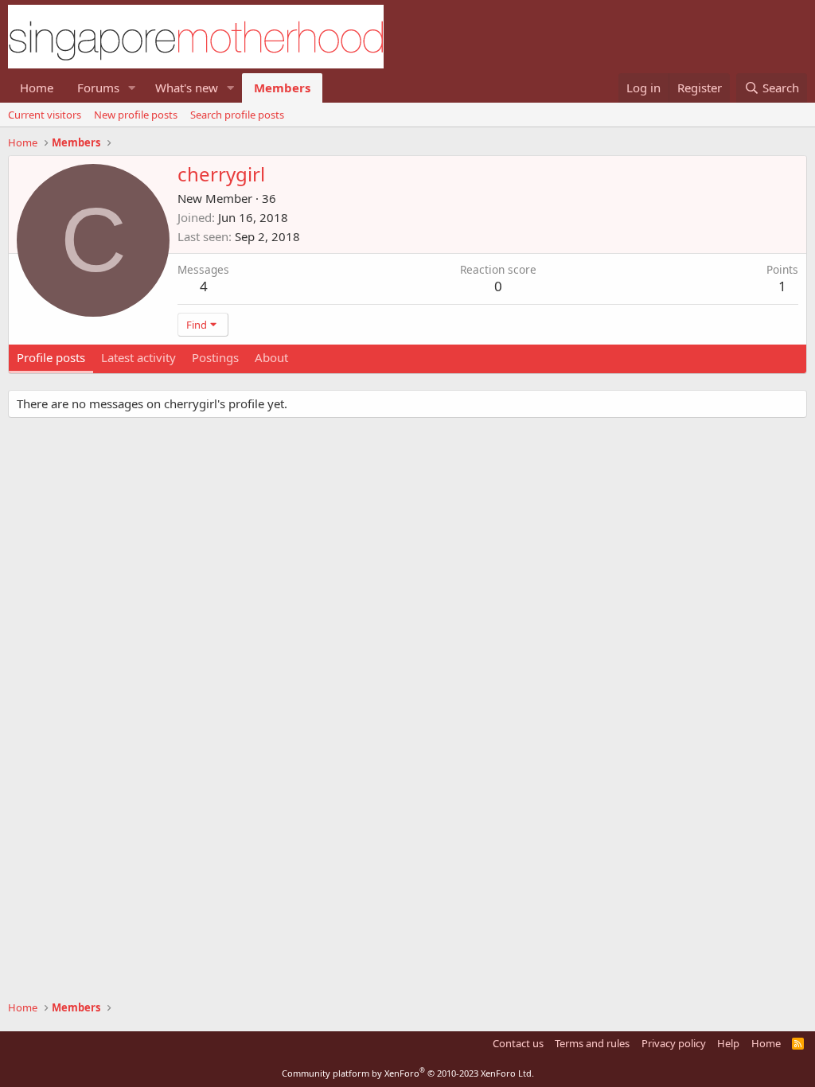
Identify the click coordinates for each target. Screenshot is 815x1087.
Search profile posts (237, 114)
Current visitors (44, 114)
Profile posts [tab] (51, 357)
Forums (98, 87)
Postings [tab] (215, 357)
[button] (132, 88)
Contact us (518, 1043)
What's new (186, 87)
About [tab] (271, 357)
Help (728, 1043)
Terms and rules (592, 1043)
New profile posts (135, 114)
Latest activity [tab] (138, 357)
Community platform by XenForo (408, 1073)
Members (282, 87)
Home (36, 87)
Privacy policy (673, 1043)
